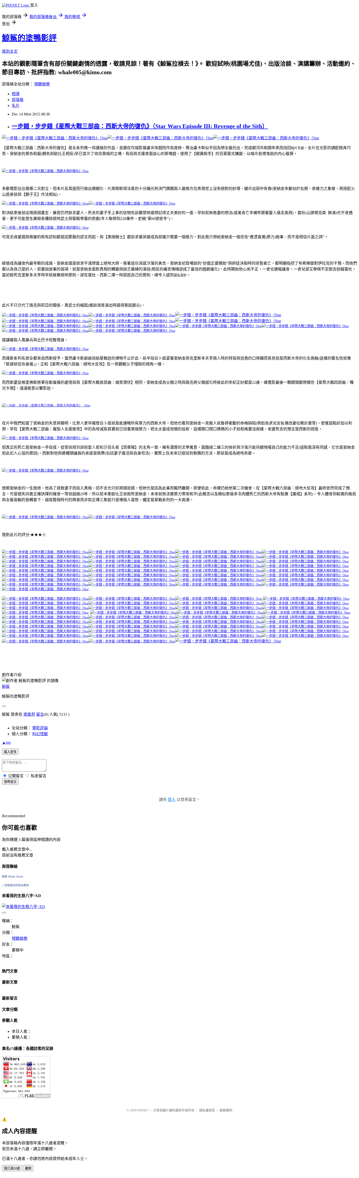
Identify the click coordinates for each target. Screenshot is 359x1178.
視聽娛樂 (42, 84)
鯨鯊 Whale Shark (12, 876)
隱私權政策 (207, 1110)
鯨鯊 (6, 686)
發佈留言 (10, 782)
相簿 (16, 94)
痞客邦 (29, 714)
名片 (16, 105)
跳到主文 (10, 51)
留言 (40, 714)
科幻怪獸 (40, 734)
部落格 (17, 100)
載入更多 (10, 752)
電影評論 (40, 728)
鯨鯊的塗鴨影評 (29, 37)
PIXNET (142, 1110)
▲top (6, 742)
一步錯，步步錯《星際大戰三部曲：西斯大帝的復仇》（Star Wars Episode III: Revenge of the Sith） (140, 126)
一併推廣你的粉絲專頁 (15, 885)
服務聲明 (226, 1110)
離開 (28, 1168)
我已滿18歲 (12, 1168)
